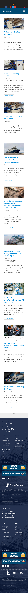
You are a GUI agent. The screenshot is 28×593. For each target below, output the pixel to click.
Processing (15, 38)
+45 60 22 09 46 (18, 1)
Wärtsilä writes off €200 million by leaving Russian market (14, 345)
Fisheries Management (18, 165)
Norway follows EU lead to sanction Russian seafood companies (13, 160)
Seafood (20, 305)
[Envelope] (15, 7)
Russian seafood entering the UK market (14, 388)
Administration (8, 260)
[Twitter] (13, 7)
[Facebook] (6, 7)
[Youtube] (10, 7)
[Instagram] (8, 7)
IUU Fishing (12, 261)
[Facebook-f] (3, 478)
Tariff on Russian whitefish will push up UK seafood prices (14, 300)
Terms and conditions (6, 501)
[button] (14, 4)
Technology (20, 80)
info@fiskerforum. (10, 1)
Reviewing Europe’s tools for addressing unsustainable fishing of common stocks (13, 204)
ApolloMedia (11, 497)
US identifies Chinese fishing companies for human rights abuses (12, 253)
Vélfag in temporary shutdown (11, 74)
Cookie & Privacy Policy (14, 501)
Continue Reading (9, 53)
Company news (8, 38)
